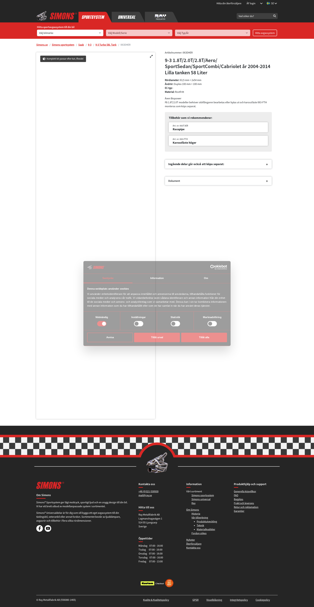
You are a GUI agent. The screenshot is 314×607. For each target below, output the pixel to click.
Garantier (239, 511)
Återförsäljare (193, 543)
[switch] (138, 323)
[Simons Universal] (128, 16)
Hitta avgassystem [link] (265, 33)
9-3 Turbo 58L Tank (106, 44)
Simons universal (201, 499)
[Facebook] (39, 530)
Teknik (200, 525)
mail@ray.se (145, 495)
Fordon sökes (199, 533)
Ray (193, 503)
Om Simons (192, 509)
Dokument (174, 183)
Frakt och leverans (244, 503)
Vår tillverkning (200, 517)
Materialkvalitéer (206, 529)
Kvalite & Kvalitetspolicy (156, 599)
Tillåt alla (204, 337)
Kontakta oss (193, 547)
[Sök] (274, 16)
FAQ (236, 495)
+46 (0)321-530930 (148, 491)
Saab (81, 44)
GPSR (195, 599)
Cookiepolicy (263, 599)
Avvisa (110, 337)
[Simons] (56, 16)
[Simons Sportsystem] (95, 16)
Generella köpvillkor (245, 491)
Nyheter (190, 539)
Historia (196, 513)
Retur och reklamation (246, 507)
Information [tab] (157, 278)
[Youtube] (48, 530)
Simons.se (42, 44)
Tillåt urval (157, 337)
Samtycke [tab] (108, 278)
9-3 (89, 44)
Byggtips (238, 499)
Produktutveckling (207, 521)
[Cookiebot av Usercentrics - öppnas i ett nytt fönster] (212, 267)
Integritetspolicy (239, 599)
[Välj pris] (261, 3)
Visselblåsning (214, 599)
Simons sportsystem (63, 44)
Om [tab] (206, 278)
